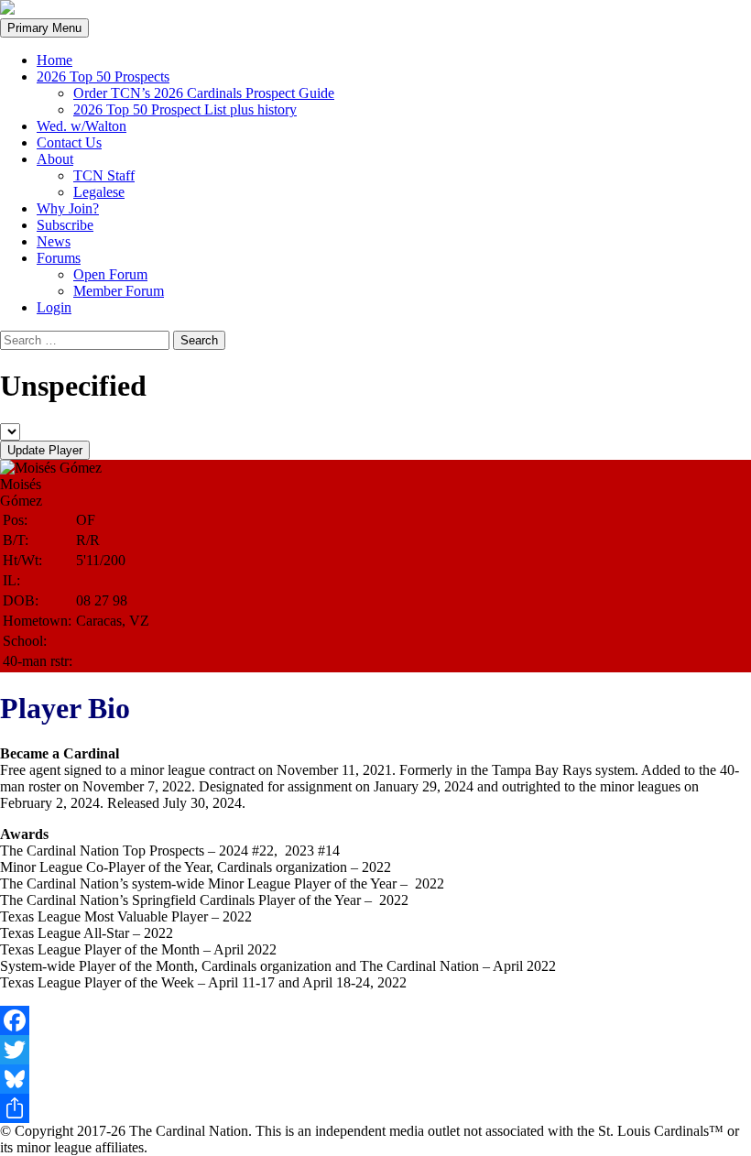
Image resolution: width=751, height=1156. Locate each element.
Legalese (99, 192)
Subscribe (65, 225)
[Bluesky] (375, 1079)
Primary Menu (44, 28)
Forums (59, 258)
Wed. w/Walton (81, 126)
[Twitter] (375, 1049)
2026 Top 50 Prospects (103, 76)
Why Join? (68, 208)
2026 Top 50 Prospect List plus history (185, 109)
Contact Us (69, 142)
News (54, 241)
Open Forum (110, 274)
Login (54, 307)
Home (54, 60)
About (55, 159)
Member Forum (118, 291)
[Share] (375, 1108)
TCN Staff (104, 175)
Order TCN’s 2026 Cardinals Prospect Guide (203, 93)
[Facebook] (375, 1020)
